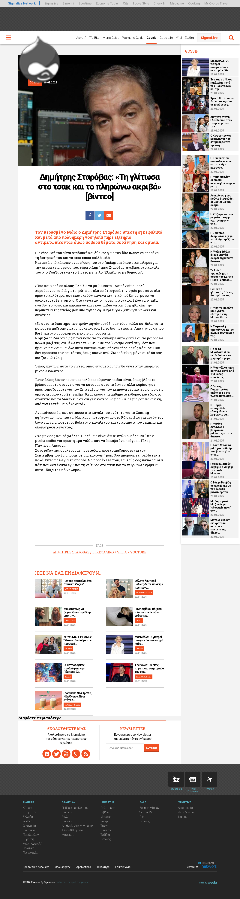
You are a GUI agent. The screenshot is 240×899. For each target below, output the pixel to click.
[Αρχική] (39, 57)
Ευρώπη (28, 839)
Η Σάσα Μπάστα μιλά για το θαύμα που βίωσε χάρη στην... (221, 450)
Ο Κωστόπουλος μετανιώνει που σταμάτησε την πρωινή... (220, 140)
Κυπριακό (29, 812)
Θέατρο (105, 830)
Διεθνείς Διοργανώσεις (77, 826)
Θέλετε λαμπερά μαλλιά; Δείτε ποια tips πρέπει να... (149, 584)
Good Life (166, 37)
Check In (160, 3)
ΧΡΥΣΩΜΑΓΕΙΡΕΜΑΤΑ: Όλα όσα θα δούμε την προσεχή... (78, 640)
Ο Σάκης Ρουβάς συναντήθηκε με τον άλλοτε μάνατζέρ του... (220, 487)
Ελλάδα (28, 817)
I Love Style (141, 3)
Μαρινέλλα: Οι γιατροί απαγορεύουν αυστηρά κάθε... (149, 640)
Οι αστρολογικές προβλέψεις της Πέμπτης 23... (74, 668)
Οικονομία (29, 826)
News (192, 779)
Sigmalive (51, 3)
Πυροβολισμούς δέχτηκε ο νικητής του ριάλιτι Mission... (221, 468)
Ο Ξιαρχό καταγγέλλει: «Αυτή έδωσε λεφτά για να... (219, 410)
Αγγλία (66, 817)
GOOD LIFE (70, 620)
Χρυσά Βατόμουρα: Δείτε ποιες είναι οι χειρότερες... (222, 101)
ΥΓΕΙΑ (122, 552)
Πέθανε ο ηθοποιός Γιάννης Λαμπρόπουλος (221, 292)
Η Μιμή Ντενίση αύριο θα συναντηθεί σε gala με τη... (222, 181)
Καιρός (183, 817)
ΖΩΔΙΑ (68, 676)
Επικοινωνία (122, 867)
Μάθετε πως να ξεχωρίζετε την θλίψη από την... (78, 612)
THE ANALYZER (143, 676)
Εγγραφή (152, 747)
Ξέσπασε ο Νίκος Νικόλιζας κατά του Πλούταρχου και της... (221, 84)
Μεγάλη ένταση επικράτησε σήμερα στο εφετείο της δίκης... (220, 526)
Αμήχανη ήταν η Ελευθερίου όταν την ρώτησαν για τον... (221, 121)
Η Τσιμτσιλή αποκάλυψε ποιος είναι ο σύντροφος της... (222, 331)
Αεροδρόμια (186, 812)
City (125, 3)
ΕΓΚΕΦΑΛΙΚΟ (103, 552)
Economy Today (107, 3)
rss (85, 754)
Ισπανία (67, 821)
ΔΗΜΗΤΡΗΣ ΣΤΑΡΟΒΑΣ (71, 552)
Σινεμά (105, 821)
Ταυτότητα (103, 867)
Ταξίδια (105, 835)
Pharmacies (176, 779)
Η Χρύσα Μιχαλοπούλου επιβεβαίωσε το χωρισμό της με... (221, 353)
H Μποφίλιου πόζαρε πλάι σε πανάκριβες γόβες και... (148, 612)
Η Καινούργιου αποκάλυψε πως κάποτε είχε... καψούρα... (221, 163)
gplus (76, 754)
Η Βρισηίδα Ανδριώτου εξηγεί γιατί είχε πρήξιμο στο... (222, 237)
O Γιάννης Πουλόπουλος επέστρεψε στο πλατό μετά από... (222, 391)
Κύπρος (28, 808)
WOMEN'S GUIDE (144, 592)
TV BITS (68, 648)
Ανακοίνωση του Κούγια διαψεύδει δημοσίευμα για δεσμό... (221, 200)
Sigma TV (146, 812)
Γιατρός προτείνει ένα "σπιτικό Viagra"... (77, 582)
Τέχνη (104, 826)
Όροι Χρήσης (63, 867)
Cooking (194, 3)
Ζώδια (189, 37)
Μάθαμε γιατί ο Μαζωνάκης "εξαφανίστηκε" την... (220, 506)
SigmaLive (209, 38)
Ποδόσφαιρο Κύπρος (75, 808)
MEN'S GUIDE (71, 589)
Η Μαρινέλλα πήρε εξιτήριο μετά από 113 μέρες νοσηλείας (222, 372)
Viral (179, 37)
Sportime (85, 3)
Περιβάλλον (31, 835)
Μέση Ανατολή (32, 843)
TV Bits (94, 37)
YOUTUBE (138, 552)
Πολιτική (28, 848)
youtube (66, 754)
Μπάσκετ (68, 835)
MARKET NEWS (72, 704)
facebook (46, 754)
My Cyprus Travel (216, 3)
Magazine (177, 3)
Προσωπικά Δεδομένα (36, 867)
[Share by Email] (108, 215)
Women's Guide (132, 37)
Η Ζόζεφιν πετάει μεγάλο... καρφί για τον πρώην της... (221, 219)
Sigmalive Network (22, 3)
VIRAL (139, 620)
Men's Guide (111, 37)
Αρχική (81, 37)
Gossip (151, 37)
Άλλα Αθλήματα (72, 830)
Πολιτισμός (107, 808)
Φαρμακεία (185, 808)
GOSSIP (139, 648)
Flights (209, 779)
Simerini (68, 3)
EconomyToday (149, 808)
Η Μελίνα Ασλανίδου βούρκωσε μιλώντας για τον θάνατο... (221, 430)
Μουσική (106, 817)
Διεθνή (27, 821)
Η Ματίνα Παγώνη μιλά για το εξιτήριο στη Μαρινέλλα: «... (221, 312)
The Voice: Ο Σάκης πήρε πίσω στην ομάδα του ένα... (149, 668)
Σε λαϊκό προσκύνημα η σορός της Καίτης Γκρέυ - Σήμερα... (221, 275)
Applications (83, 867)
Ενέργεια (29, 830)
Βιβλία (104, 812)
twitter (56, 754)
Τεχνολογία (30, 852)
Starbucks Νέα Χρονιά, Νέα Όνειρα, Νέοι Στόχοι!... (78, 696)
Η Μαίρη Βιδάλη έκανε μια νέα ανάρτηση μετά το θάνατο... (221, 256)
